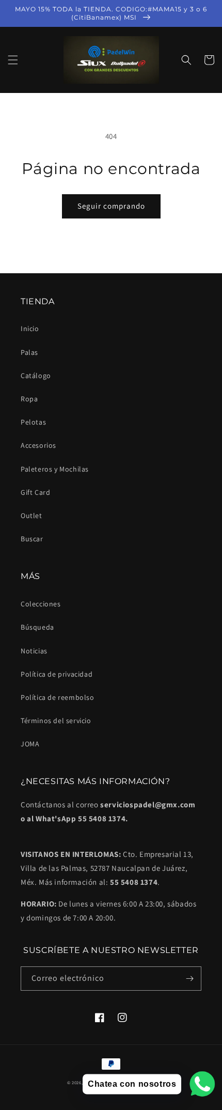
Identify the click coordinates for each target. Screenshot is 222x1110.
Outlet (31, 515)
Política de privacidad (56, 674)
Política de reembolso (57, 697)
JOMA (30, 743)
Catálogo (36, 375)
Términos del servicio (56, 720)
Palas (29, 352)
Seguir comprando (111, 206)
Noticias (34, 650)
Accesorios (38, 445)
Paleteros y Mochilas (55, 469)
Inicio (30, 328)
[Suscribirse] (189, 978)
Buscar (32, 538)
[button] (13, 60)
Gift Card (35, 492)
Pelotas (33, 422)
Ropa (29, 398)
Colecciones (41, 603)
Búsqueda (37, 627)
